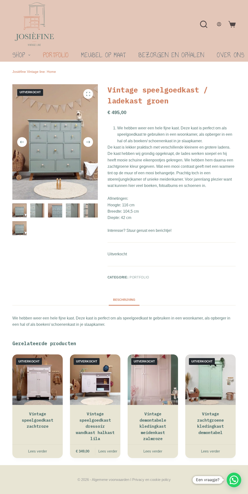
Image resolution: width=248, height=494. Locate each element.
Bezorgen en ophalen (171, 55)
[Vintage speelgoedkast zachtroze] (37, 379)
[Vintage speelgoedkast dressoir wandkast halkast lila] (95, 379)
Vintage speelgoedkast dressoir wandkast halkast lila (95, 426)
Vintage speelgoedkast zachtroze (37, 420)
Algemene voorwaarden (110, 479)
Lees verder (37, 451)
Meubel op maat (103, 55)
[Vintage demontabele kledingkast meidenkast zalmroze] (153, 379)
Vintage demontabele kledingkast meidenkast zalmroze (153, 426)
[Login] (219, 24)
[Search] (203, 24)
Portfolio (56, 55)
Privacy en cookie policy (151, 479)
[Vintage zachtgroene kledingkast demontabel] (210, 379)
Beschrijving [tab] (124, 299)
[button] (234, 480)
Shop (18, 55)
